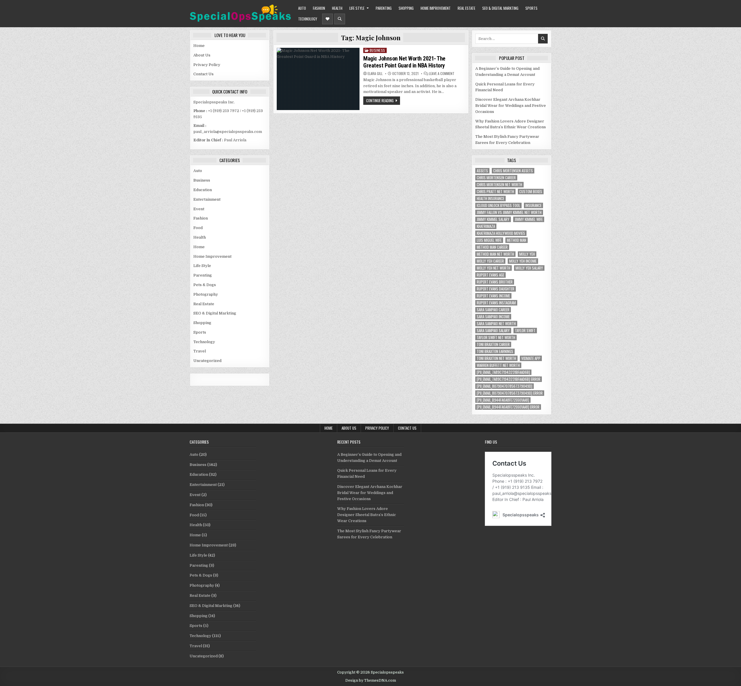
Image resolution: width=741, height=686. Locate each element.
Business (201, 180)
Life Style (356, 8)
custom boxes (530, 191)
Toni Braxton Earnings (495, 351)
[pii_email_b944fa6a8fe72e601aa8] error (508, 407)
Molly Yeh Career (490, 261)
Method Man (516, 240)
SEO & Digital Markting (500, 8)
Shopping (406, 8)
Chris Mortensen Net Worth (499, 184)
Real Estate (466, 8)
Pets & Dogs (204, 285)
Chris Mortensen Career (496, 177)
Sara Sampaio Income (493, 316)
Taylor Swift (525, 330)
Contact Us (203, 74)
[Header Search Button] (339, 19)
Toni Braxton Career (493, 344)
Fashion (319, 8)
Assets (482, 170)
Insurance (533, 205)
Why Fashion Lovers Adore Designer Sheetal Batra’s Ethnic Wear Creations (366, 514)
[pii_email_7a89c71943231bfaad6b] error (508, 379)
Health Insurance (490, 198)
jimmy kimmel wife (529, 219)
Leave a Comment (441, 73)
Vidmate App (530, 358)
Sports (531, 8)
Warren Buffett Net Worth (498, 365)
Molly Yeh (527, 254)
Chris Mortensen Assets (513, 170)
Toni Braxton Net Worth (496, 358)
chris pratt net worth (495, 191)
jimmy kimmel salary (493, 219)
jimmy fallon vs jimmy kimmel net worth (509, 212)
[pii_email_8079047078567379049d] (504, 386)
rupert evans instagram (496, 303)
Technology (307, 19)
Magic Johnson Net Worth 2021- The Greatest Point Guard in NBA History (404, 62)
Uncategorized (207, 360)
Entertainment (207, 199)
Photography (205, 294)
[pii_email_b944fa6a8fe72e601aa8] (503, 400)
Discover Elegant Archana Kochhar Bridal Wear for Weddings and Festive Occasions (510, 105)
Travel (199, 351)
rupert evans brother (495, 282)
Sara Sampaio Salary (493, 330)
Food (198, 228)
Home (199, 45)
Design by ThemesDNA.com (370, 680)
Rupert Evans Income (493, 296)
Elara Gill (375, 73)
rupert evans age (490, 275)
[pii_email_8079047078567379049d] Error (510, 393)
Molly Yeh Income (523, 261)
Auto (302, 8)
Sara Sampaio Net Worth (496, 323)
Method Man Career (492, 247)
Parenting (384, 8)
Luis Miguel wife (489, 240)
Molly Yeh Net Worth (493, 268)
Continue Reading (380, 100)
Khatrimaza (486, 226)
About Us (201, 55)
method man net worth (495, 254)
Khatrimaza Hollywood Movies (501, 233)
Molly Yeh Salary (529, 268)
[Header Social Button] (327, 19)
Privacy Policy (206, 65)
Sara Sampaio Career (493, 309)
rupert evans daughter (495, 289)
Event (198, 209)
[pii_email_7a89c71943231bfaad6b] (503, 372)
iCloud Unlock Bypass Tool (498, 205)
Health (337, 8)
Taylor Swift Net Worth (496, 337)
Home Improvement (436, 8)
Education (202, 190)
